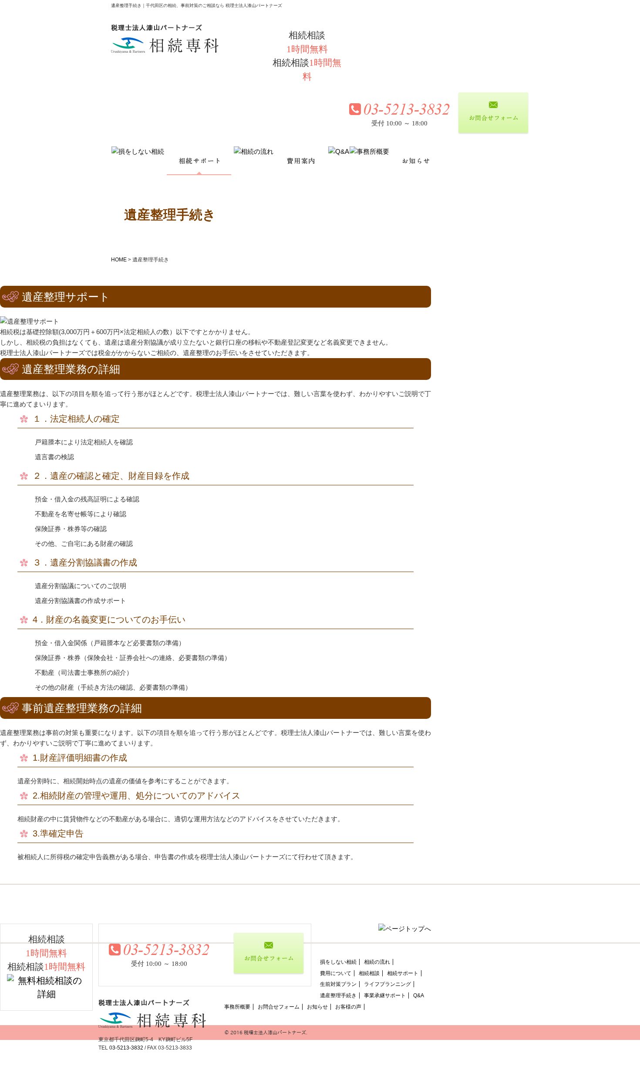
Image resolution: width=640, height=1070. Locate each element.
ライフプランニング (387, 984)
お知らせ (317, 1007)
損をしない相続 (338, 962)
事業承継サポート (385, 995)
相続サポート (402, 973)
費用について (335, 973)
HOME (119, 260)
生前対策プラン (338, 984)
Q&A (418, 995)
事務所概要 (237, 1007)
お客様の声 (348, 1007)
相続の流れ (377, 962)
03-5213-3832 (126, 1048)
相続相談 (369, 973)
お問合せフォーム (279, 1007)
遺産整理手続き (338, 995)
